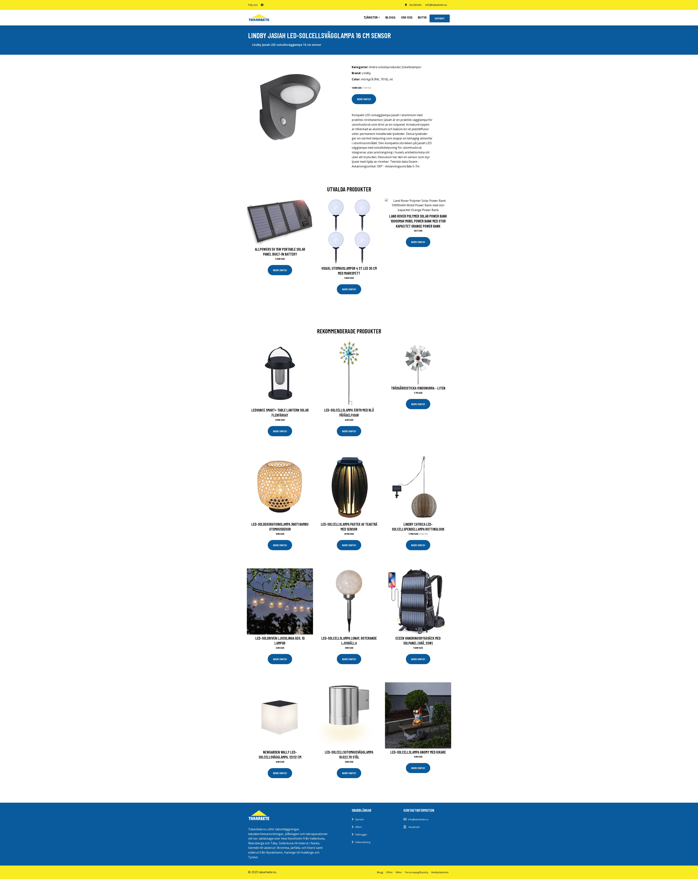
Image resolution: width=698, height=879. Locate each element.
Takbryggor (361, 834)
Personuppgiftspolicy (416, 872)
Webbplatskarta (439, 872)
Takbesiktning (362, 842)
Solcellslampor (411, 67)
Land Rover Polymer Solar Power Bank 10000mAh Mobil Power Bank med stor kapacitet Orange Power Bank (418, 221)
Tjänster (359, 819)
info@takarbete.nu (436, 5)
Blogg (390, 17)
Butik (422, 17)
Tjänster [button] (371, 17)
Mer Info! (364, 99)
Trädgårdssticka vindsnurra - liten (418, 388)
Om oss (406, 17)
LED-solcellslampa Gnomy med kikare (418, 752)
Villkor (398, 872)
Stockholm (415, 5)
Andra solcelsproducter (385, 67)
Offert (440, 18)
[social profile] (262, 4)
